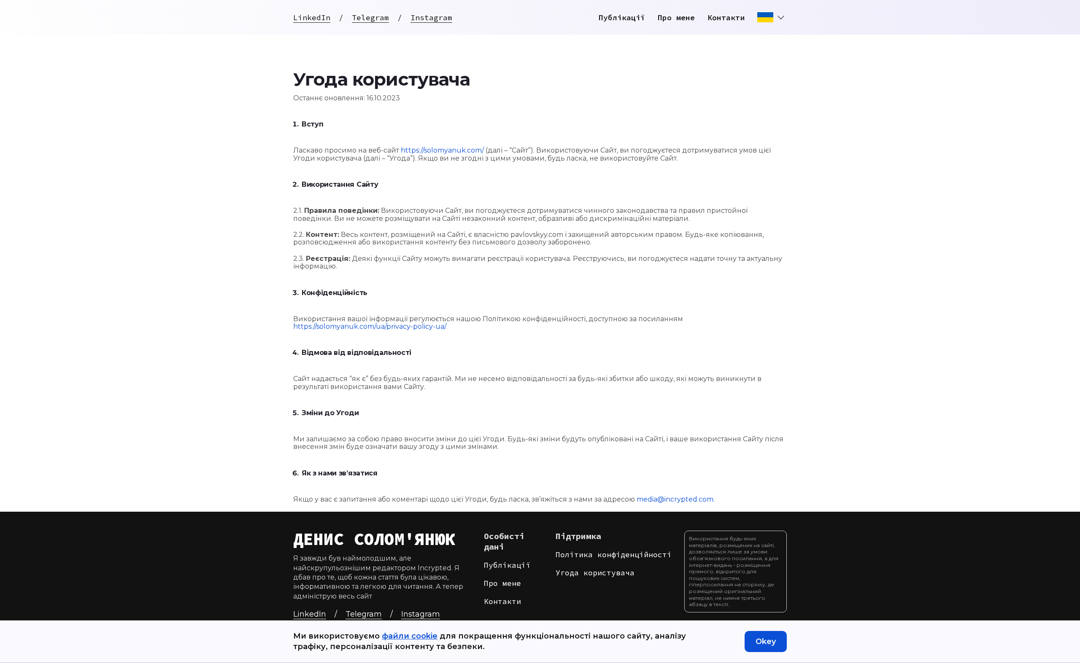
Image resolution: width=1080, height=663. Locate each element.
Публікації (622, 17)
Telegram (370, 17)
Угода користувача (595, 572)
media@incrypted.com (675, 499)
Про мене (676, 17)
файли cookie (409, 636)
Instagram (431, 17)
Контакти (726, 17)
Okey (766, 641)
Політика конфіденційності (614, 554)
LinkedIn (311, 17)
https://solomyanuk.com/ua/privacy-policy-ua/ (369, 326)
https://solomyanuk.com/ (442, 150)
